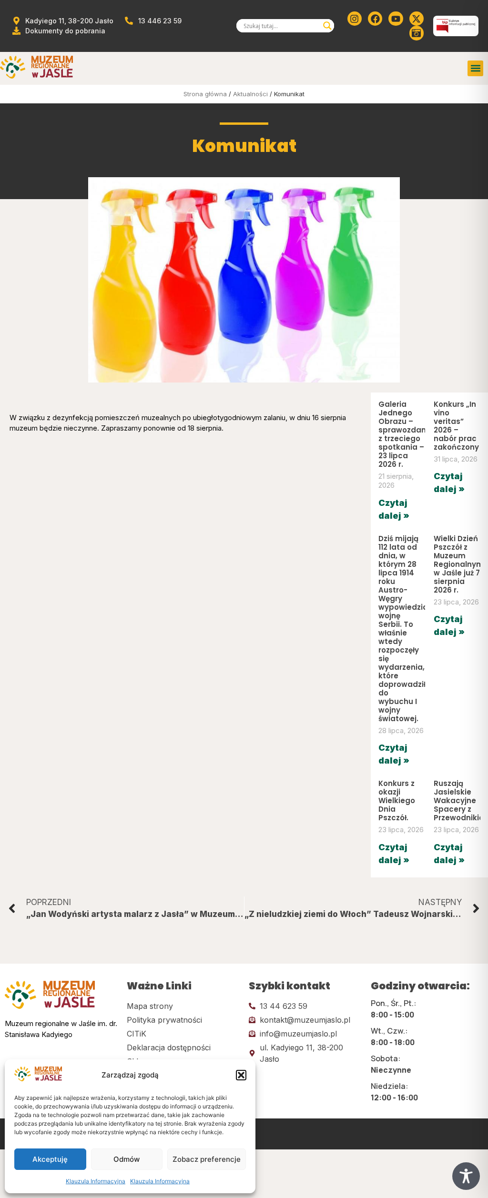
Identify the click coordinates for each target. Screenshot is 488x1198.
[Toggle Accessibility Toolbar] (466, 1176)
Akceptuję (50, 1159)
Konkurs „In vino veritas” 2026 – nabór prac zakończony (456, 425)
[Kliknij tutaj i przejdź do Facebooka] (375, 18)
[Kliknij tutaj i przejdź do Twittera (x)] (416, 18)
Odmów (126, 1159)
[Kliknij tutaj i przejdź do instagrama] (354, 18)
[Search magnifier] (327, 25)
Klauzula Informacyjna (95, 1181)
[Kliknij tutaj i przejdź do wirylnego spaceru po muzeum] (416, 33)
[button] (241, 1075)
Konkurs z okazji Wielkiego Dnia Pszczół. (396, 800)
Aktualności (250, 94)
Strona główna (205, 94)
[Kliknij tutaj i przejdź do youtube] (395, 18)
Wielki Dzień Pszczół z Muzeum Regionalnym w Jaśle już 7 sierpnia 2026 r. (459, 564)
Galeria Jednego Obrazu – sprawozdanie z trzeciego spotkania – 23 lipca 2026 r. (405, 434)
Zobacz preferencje (207, 1159)
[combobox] (281, 25)
